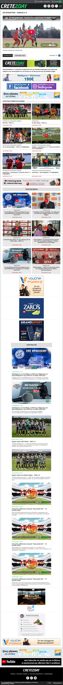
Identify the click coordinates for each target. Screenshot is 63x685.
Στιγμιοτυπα (8, 55)
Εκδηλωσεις (17, 210)
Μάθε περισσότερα (57, 683)
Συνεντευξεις (46, 210)
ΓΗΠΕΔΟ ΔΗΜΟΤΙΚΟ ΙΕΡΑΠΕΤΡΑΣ (12, 50)
